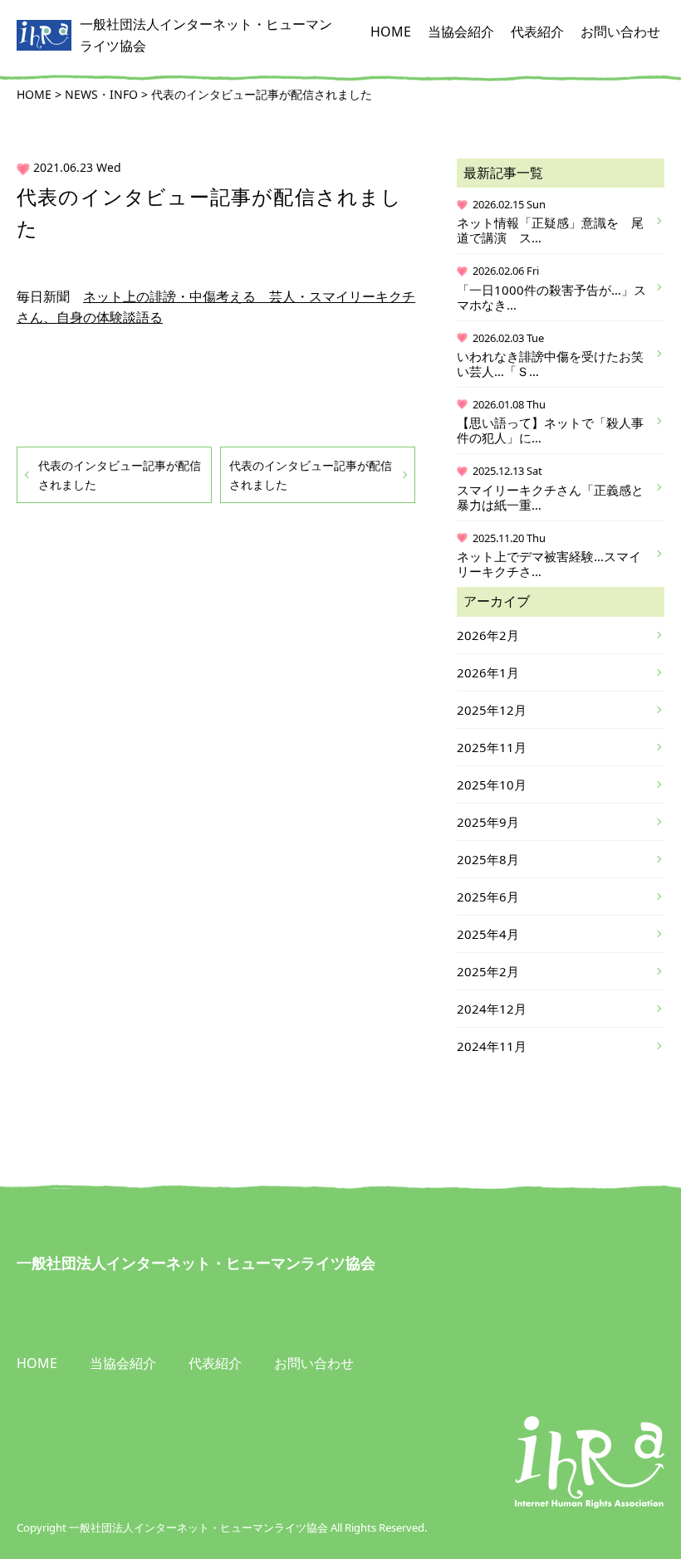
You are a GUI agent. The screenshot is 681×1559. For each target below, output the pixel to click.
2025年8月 (488, 859)
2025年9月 (488, 822)
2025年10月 (492, 784)
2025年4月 (488, 934)
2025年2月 (488, 971)
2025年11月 (492, 747)
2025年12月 (492, 709)
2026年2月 (488, 635)
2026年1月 (488, 672)
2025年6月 (488, 896)
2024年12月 (492, 1008)
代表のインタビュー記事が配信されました (119, 474)
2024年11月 (492, 1046)
